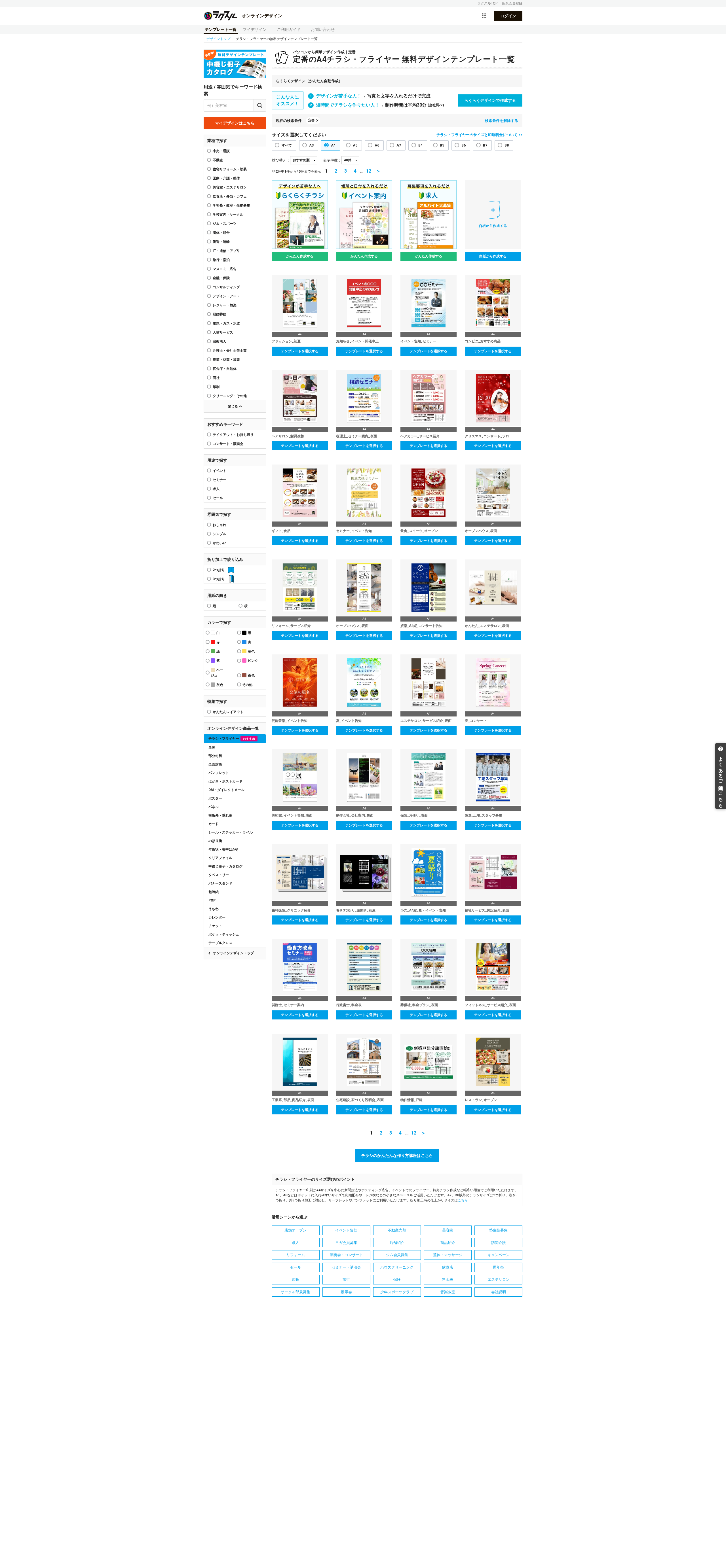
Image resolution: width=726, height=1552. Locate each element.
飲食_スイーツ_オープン (419, 531)
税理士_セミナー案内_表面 (356, 436)
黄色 (251, 652)
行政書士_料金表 (349, 1005)
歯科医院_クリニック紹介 (291, 910)
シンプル (219, 534)
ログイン (508, 16)
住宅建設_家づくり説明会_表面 (360, 1100)
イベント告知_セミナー (418, 341)
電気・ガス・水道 (226, 323)
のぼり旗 (215, 841)
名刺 (211, 747)
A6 (377, 145)
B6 (463, 145)
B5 (442, 145)
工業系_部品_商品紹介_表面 (293, 1100)
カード (213, 824)
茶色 (251, 675)
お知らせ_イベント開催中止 (357, 341)
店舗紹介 (397, 1243)
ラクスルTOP (487, 3)
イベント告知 (346, 1230)
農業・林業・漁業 (226, 360)
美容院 (447, 1230)
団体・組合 (221, 233)
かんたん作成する (299, 256)
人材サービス (223, 332)
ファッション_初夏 (286, 341)
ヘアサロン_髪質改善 (288, 436)
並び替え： (281, 160)
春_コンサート (476, 721)
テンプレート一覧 (221, 29)
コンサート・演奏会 (228, 444)
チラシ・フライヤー (231, 739)
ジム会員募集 (397, 1255)
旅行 (346, 1279)
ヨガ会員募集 (346, 1243)
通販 (295, 1279)
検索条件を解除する (501, 120)
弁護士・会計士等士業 (230, 351)
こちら (463, 1200)
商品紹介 (447, 1243)
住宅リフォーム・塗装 (230, 169)
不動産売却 (397, 1230)
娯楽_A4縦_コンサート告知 (421, 626)
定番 (311, 120)
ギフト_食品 (281, 531)
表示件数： (332, 160)
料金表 (447, 1279)
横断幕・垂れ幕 (220, 815)
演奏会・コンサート (346, 1255)
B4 (420, 145)
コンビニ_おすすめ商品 (483, 341)
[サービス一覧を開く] (484, 16)
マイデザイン (255, 29)
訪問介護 (498, 1243)
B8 (507, 145)
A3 (311, 145)
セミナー (219, 480)
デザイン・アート (226, 296)
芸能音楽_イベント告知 (289, 721)
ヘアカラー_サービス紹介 (420, 436)
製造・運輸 (221, 242)
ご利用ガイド (289, 29)
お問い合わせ (323, 29)
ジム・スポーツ (225, 224)
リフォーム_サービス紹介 (291, 626)
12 (368, 171)
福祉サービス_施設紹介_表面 (487, 910)
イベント (219, 471)
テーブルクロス (220, 943)
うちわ (213, 909)
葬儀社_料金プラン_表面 (419, 1005)
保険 (397, 1279)
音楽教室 (447, 1292)
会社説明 (498, 1292)
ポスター (215, 798)
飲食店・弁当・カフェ (230, 196)
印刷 (216, 387)
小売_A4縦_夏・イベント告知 (423, 910)
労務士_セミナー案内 (288, 1005)
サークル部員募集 (295, 1292)
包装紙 (213, 892)
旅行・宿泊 (221, 260)
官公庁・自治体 (225, 369)
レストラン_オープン (481, 1100)
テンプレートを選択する (299, 351)
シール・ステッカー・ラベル (230, 832)
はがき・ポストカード (225, 781)
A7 (398, 145)
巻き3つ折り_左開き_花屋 (355, 910)
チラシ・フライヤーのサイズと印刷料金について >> (479, 135)
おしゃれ (219, 525)
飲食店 (447, 1267)
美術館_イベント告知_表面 (292, 815)
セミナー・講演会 (346, 1267)
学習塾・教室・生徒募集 (231, 205)
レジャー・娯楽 (225, 305)
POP (212, 900)
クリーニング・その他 (230, 396)
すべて (287, 145)
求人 (216, 489)
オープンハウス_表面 (481, 531)
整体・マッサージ (448, 1255)
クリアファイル (220, 858)
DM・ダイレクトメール (226, 790)
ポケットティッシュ (223, 934)
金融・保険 (221, 278)
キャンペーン (498, 1255)
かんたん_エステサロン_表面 (487, 626)
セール (218, 498)
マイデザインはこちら (235, 123)
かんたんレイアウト (228, 712)
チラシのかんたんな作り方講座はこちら (397, 1155)
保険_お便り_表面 (414, 815)
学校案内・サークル (228, 215)
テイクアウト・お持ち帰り (233, 435)
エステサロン (498, 1279)
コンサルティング (226, 287)
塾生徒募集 (498, 1230)
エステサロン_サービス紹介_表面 (425, 721)
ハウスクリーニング (396, 1267)
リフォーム (295, 1255)
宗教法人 (219, 342)
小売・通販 (221, 151)
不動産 (218, 160)
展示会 (346, 1292)
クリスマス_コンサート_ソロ (487, 436)
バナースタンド (220, 883)
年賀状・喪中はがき (223, 849)
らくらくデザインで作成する (490, 100)
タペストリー (218, 875)
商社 (216, 378)
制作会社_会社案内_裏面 (354, 815)
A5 (355, 145)
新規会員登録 (512, 3)
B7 (485, 145)
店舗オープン (295, 1230)
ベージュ (217, 672)
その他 (247, 685)
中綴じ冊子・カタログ (225, 866)
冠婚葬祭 (219, 314)
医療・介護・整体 (226, 178)
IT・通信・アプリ (226, 251)
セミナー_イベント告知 (354, 531)
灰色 (219, 685)
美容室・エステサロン (230, 187)
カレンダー (216, 917)
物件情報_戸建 (411, 1100)
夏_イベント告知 (349, 721)
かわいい (219, 543)
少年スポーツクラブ (396, 1292)
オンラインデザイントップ (233, 953)
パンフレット (218, 773)
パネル (213, 807)
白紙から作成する (492, 256)
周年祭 (498, 1267)
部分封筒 (215, 756)
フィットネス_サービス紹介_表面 (490, 1005)
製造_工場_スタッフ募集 (483, 815)
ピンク (253, 661)
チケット (215, 926)
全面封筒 (215, 764)
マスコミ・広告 (225, 269)
